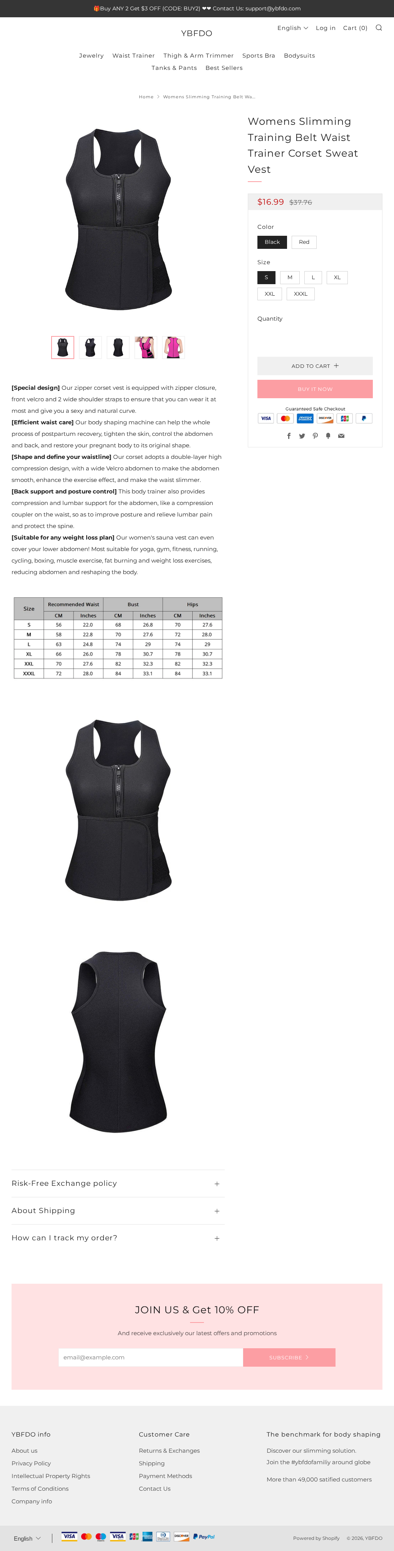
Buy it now (315, 389)
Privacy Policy (31, 1463)
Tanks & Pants (174, 67)
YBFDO (197, 33)
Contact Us (154, 1488)
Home (146, 96)
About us (24, 1450)
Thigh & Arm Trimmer (199, 55)
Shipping (152, 1463)
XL (337, 277)
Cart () (355, 27)
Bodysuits (299, 55)
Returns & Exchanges (169, 1450)
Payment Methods (165, 1476)
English (289, 27)
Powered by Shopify (316, 1538)
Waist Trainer (133, 55)
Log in (326, 27)
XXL (270, 294)
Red (304, 242)
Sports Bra (258, 55)
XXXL (300, 294)
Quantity (269, 318)
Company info (32, 1501)
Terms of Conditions (40, 1488)
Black (272, 242)
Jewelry (91, 55)
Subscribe (285, 1357)
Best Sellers (224, 67)
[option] (118, 220)
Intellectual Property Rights (51, 1476)
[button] (62, 347)
